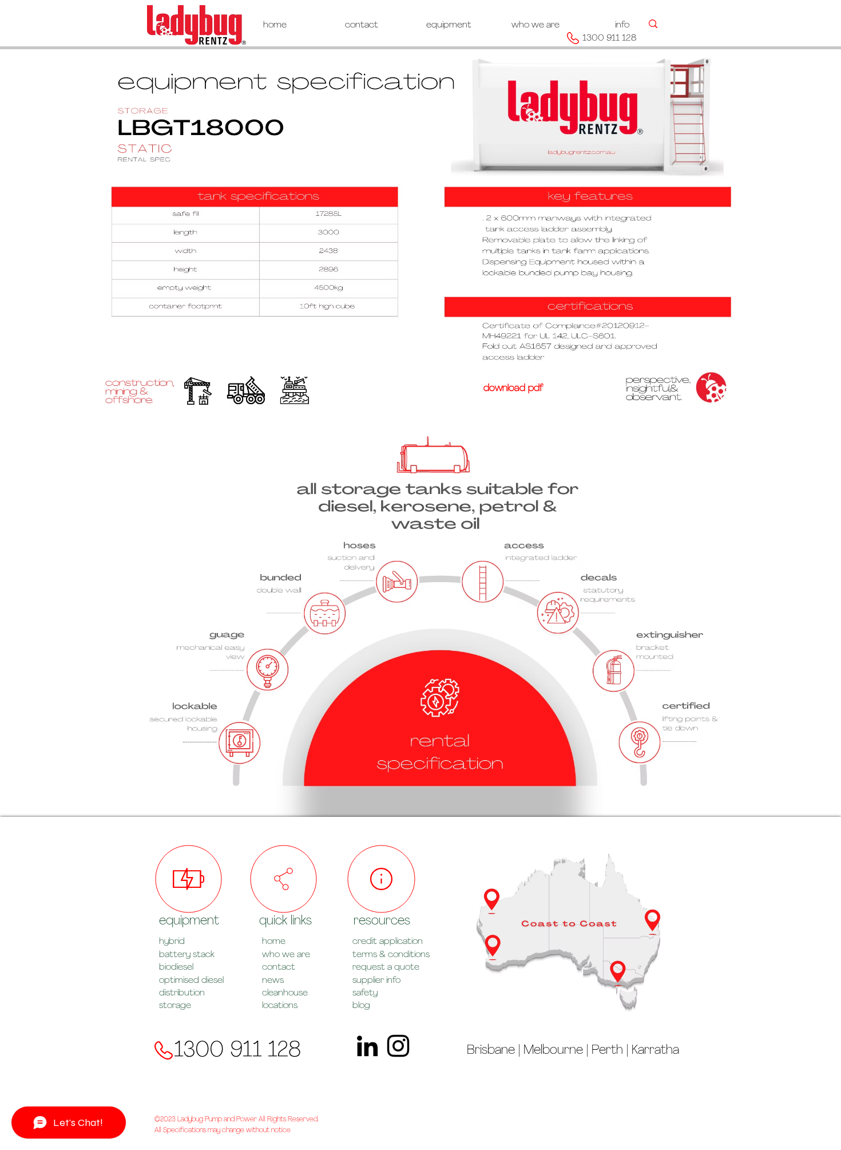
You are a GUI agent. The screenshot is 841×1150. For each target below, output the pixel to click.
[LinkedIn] (367, 1046)
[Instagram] (398, 1046)
